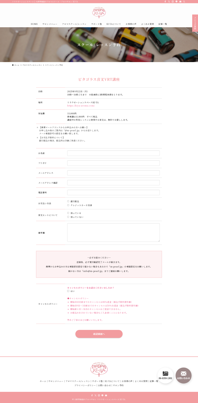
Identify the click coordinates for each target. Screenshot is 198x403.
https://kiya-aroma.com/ (81, 105)
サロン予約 (118, 385)
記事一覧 (154, 381)
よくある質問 (141, 381)
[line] (176, 1)
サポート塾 (97, 381)
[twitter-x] (169, 1)
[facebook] (165, 1)
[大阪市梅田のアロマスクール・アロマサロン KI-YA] (99, 12)
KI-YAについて (112, 381)
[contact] (180, 1)
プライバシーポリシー (85, 385)
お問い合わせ (104, 385)
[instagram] (173, 1)
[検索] (184, 1)
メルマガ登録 (195, 23)
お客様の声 (127, 381)
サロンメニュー (55, 381)
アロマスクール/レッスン (78, 381)
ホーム (43, 381)
